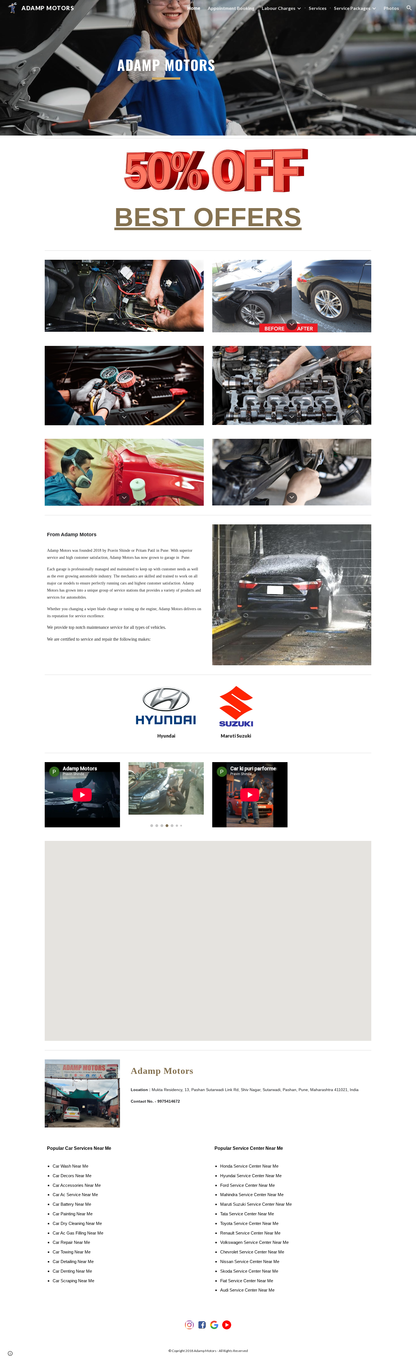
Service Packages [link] (352, 8)
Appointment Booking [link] (231, 8)
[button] (409, 8)
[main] (166, 68)
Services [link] (318, 8)
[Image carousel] (166, 794)
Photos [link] (391, 8)
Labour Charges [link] (278, 8)
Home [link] (193, 8)
